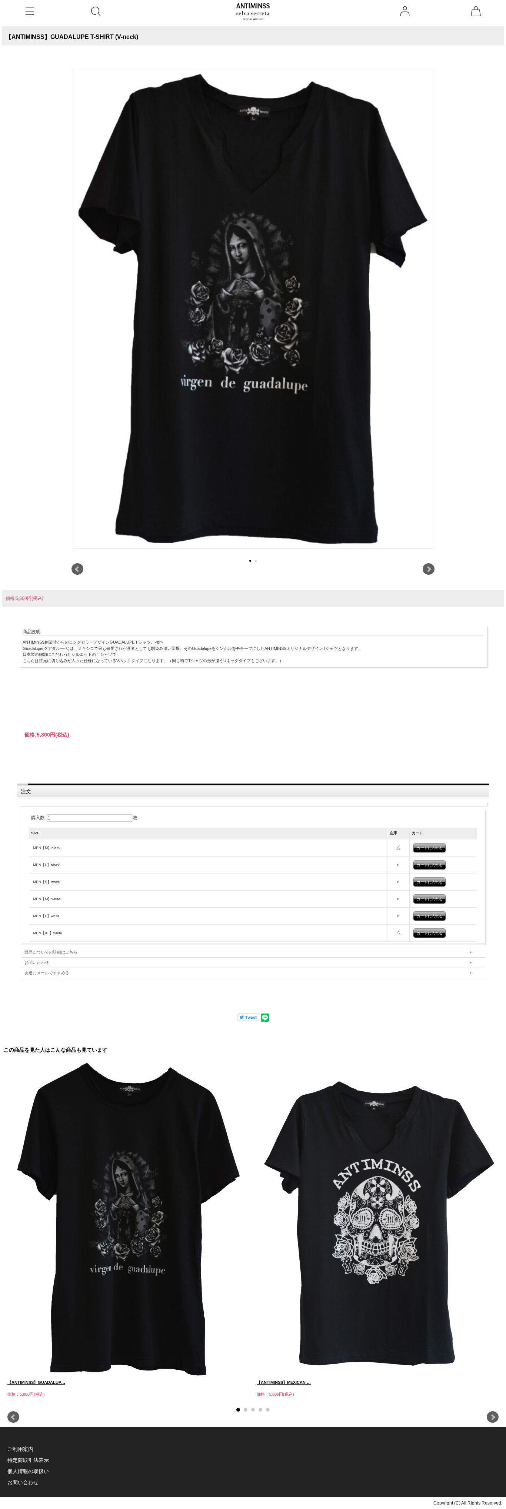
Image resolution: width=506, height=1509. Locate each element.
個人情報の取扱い (28, 1471)
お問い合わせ (36, 962)
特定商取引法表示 (28, 1460)
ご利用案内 (20, 1449)
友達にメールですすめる (46, 973)
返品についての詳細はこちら (50, 952)
